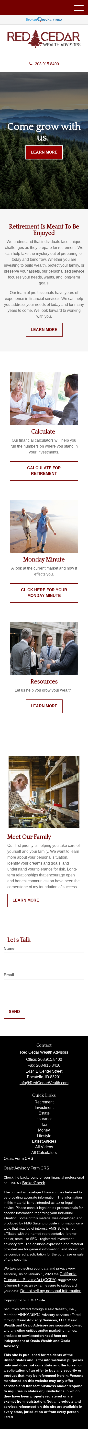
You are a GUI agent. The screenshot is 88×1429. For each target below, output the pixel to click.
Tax (44, 1124)
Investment (44, 1107)
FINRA (24, 1314)
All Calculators (44, 1152)
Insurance (44, 1119)
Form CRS (24, 1158)
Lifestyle (44, 1136)
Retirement (44, 1102)
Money (44, 1130)
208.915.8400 (47, 64)
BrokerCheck (33, 1183)
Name (9, 948)
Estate (44, 1113)
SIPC (35, 1314)
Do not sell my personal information (50, 1291)
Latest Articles (44, 1141)
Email (9, 975)
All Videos (44, 1147)
